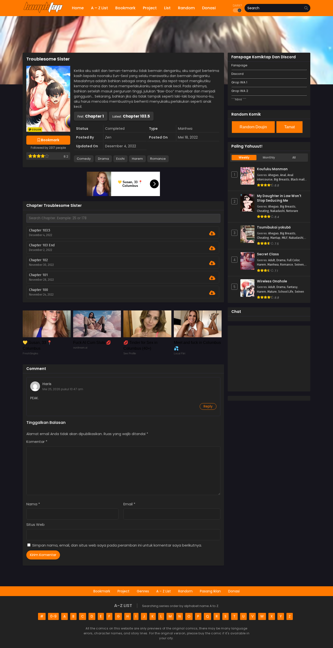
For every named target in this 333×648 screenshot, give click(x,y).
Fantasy (292, 287)
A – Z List (163, 591)
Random (185, 591)
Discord (237, 73)
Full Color (293, 260)
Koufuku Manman (272, 169)
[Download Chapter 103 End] (212, 248)
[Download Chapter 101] (212, 278)
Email (129, 504)
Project (123, 591)
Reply (208, 406)
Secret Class (268, 254)
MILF (284, 237)
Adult (271, 260)
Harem (137, 158)
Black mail (297, 179)
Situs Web (35, 524)
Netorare (292, 211)
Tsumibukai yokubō (274, 227)
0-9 (53, 616)
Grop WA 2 (239, 91)
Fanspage (239, 65)
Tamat (289, 127)
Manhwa (273, 264)
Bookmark (101, 591)
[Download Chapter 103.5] (212, 233)
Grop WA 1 (239, 82)
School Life (285, 291)
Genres (143, 591)
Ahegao (273, 175)
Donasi (234, 591)
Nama (33, 504)
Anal (283, 175)
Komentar (36, 441)
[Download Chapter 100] (212, 293)
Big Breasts (281, 179)
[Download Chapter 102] (212, 263)
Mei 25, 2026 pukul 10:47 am (62, 389)
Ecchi (120, 158)
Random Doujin (253, 127)
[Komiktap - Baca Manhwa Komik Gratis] (43, 12)
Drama (103, 158)
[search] (306, 8)
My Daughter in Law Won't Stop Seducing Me (279, 198)
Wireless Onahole (272, 281)
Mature (272, 291)
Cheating (263, 211)
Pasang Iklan (210, 591)
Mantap (275, 237)
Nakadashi (277, 211)
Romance (158, 158)
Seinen (299, 264)
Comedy (84, 158)
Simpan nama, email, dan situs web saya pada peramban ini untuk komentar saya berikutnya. (117, 545)
